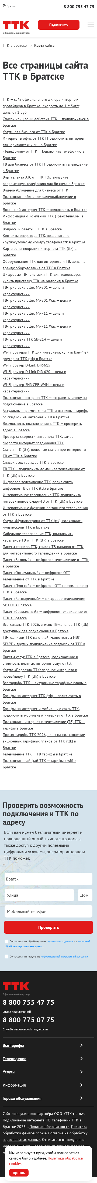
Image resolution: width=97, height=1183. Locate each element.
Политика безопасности (49, 1126)
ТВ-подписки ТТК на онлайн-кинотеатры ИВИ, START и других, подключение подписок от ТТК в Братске (44, 644)
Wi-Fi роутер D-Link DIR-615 (26, 365)
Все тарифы (13, 1045)
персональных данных (60, 941)
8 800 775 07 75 (28, 1019)
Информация (14, 1085)
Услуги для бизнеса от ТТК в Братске (34, 131)
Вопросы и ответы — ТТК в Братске (32, 229)
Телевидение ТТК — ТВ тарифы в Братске (37, 754)
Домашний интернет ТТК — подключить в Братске (45, 209)
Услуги (9, 1071)
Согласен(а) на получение (49, 956)
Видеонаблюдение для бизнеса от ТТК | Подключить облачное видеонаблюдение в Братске (39, 197)
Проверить (48, 927)
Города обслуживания (22, 1098)
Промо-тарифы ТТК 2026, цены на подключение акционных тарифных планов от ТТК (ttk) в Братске (44, 741)
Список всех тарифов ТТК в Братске (33, 462)
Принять (19, 1173)
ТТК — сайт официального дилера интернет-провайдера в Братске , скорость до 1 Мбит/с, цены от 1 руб (41, 106)
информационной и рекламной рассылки (64, 956)
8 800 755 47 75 (79, 6)
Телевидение (14, 1058)
